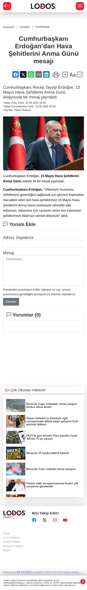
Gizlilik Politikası (12, 541)
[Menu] (80, 6)
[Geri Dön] (7, 6)
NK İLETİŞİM (24, 572)
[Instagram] (55, 520)
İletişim (7, 550)
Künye (6, 533)
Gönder (11, 301)
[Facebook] (34, 520)
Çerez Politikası (11, 537)
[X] (44, 520)
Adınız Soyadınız (18, 237)
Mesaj (8, 253)
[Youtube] (65, 520)
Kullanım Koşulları (13, 546)
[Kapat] (83, 581)
